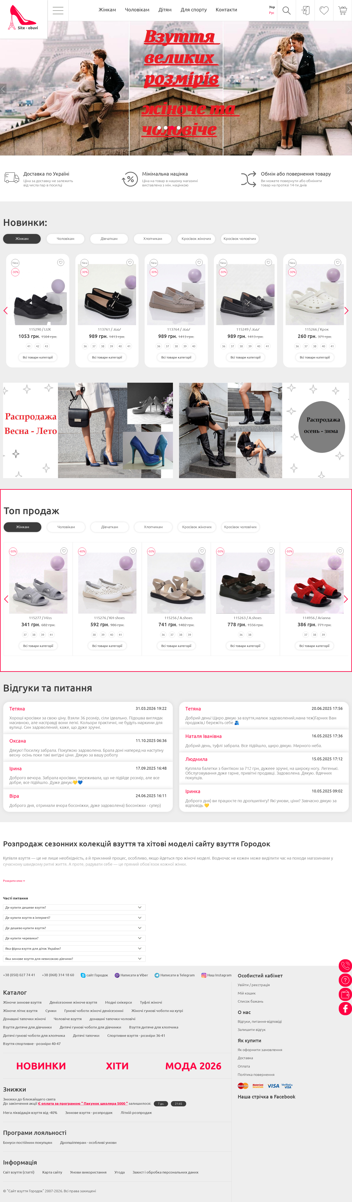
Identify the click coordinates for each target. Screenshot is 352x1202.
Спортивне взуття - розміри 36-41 (136, 1035)
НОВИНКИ (41, 1065)
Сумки (50, 1011)
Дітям (165, 9)
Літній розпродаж (136, 1112)
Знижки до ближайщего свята (29, 1099)
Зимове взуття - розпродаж (89, 1112)
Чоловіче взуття (68, 1019)
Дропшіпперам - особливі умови (88, 1142)
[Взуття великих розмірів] (176, 155)
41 (29, 346)
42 (37, 346)
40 (120, 346)
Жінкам (107, 9)
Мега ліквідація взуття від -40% (30, 1112)
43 (46, 346)
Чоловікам (137, 9)
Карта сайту (52, 1172)
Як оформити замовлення (260, 1050)
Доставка (245, 1058)
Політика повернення (256, 1074)
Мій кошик (247, 993)
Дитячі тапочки (86, 1035)
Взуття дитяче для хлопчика (153, 1027)
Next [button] (348, 89)
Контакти (226, 9)
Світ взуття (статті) (18, 1172)
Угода (119, 1172)
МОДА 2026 (193, 1065)
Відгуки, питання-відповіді (260, 1021)
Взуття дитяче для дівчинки (27, 1027)
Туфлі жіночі (151, 1002)
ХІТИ (117, 1065)
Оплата (244, 1066)
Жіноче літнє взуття (20, 1011)
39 (111, 346)
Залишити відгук (252, 1029)
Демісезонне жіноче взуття (73, 1002)
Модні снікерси (118, 1002)
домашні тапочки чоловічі (112, 1019)
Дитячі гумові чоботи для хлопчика (34, 1035)
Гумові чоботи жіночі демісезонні (93, 1011)
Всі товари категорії (38, 357)
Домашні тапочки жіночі (24, 1019)
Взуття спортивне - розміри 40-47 (32, 1043)
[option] (176, 89)
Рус (271, 12)
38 (102, 346)
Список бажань (250, 1001)
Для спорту (194, 9)
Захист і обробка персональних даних (165, 1172)
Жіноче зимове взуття (22, 1002)
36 (85, 346)
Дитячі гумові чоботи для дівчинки (90, 1027)
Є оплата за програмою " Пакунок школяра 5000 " (83, 1103)
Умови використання (88, 1172)
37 (94, 346)
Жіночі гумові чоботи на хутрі (157, 1011)
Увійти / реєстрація (254, 985)
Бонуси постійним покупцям (27, 1142)
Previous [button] (3, 89)
